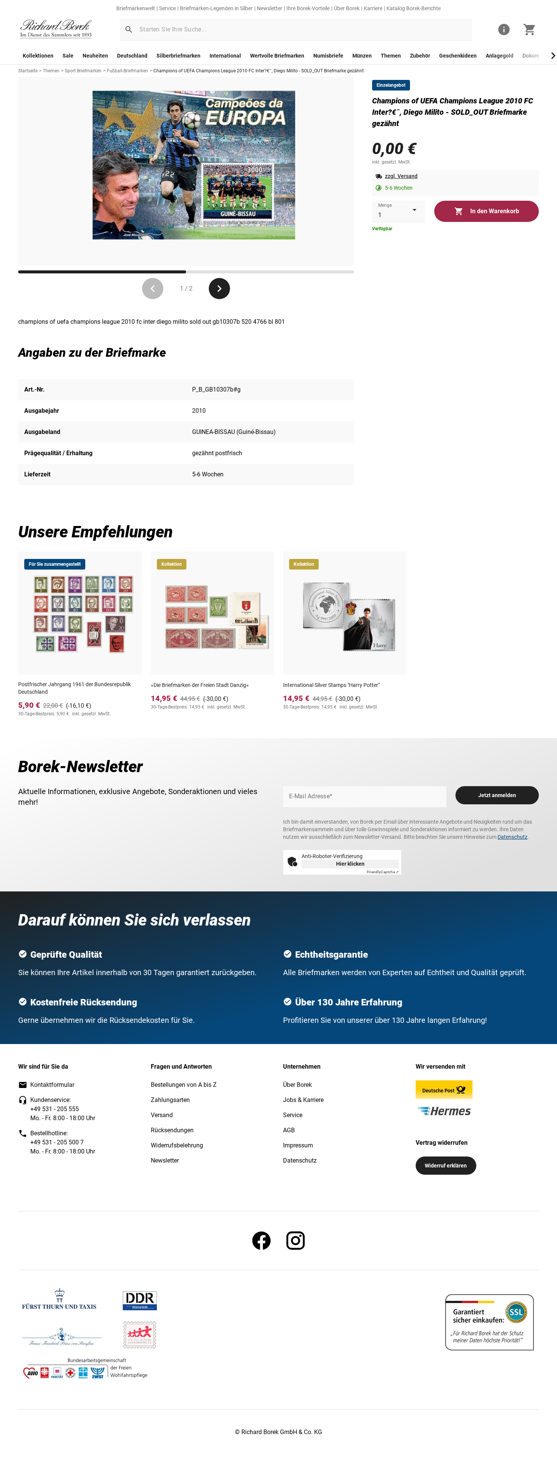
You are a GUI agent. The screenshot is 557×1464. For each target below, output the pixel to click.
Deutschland (132, 56)
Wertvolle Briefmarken (277, 56)
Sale (68, 56)
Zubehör (420, 56)
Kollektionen (38, 56)
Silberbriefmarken (178, 56)
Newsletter (269, 8)
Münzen (362, 56)
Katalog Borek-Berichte (413, 8)
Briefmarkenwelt (135, 8)
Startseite (28, 70)
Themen (391, 56)
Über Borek (347, 8)
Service (167, 8)
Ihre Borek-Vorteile (308, 8)
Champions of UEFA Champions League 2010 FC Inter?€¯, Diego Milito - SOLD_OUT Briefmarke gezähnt (258, 70)
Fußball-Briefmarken (127, 70)
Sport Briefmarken (83, 70)
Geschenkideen (458, 56)
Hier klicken (350, 864)
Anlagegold (499, 56)
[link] (56, 30)
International (225, 56)
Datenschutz (512, 837)
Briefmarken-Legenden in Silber (216, 8)
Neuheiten (95, 56)
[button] (128, 29)
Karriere (373, 8)
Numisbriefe (328, 56)
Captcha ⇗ (383, 872)
